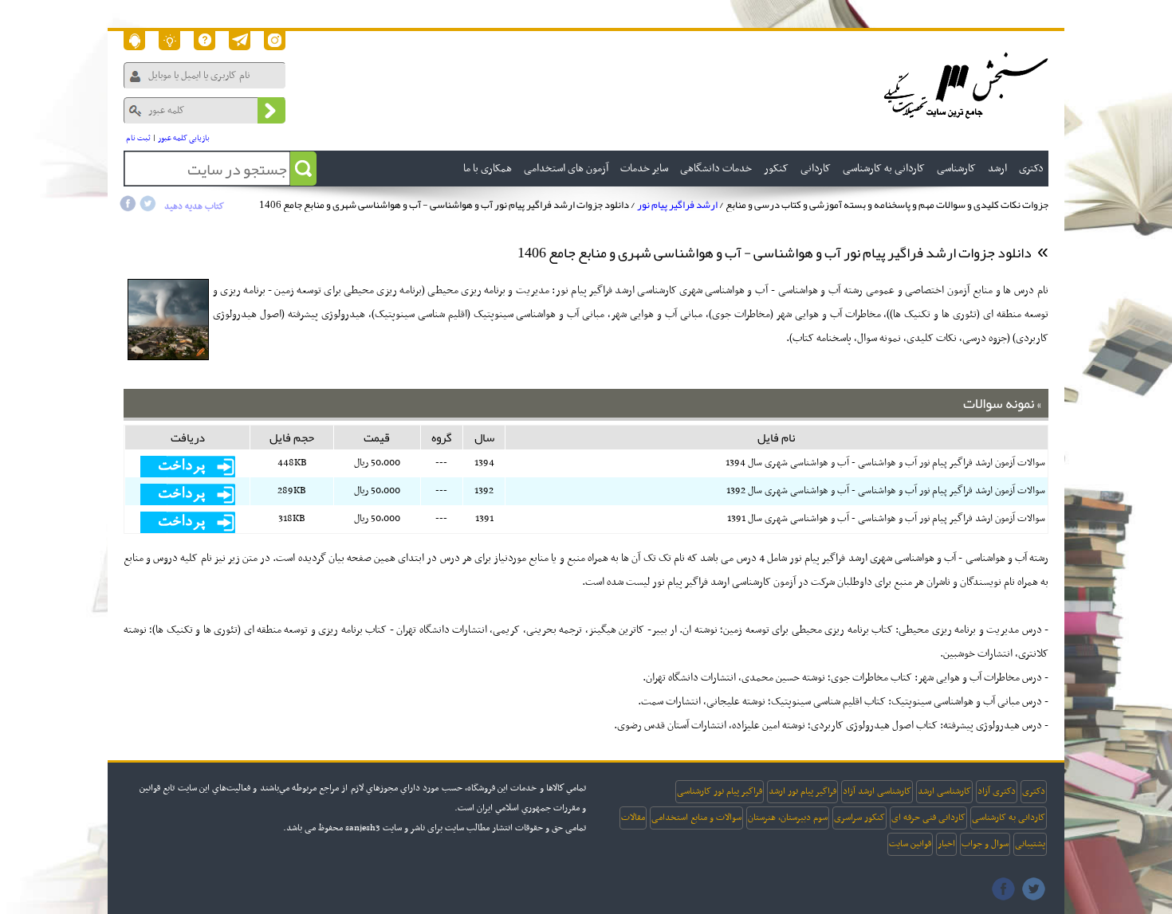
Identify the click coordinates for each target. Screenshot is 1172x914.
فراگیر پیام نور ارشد (802, 791)
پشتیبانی (1030, 844)
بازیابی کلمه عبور (184, 138)
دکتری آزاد (996, 791)
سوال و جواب (985, 844)
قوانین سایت (910, 844)
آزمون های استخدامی (566, 168)
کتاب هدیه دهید (194, 206)
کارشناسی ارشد (944, 791)
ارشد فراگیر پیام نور (677, 204)
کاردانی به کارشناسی (1008, 818)
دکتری (1033, 791)
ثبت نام (138, 138)
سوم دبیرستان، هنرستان (788, 818)
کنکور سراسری (859, 818)
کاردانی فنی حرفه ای (928, 818)
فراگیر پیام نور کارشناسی (719, 791)
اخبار (946, 844)
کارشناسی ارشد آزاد (877, 791)
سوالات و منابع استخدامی (696, 818)
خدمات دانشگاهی (716, 168)
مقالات (633, 818)
